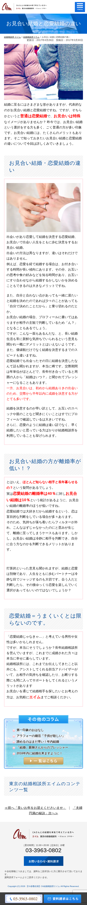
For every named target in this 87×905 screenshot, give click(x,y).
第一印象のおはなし (30, 730)
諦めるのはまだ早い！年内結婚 (38, 741)
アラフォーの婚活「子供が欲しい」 (41, 735)
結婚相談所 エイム (12, 37)
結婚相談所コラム (31, 37)
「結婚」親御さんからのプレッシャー (42, 747)
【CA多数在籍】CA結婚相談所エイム (43, 886)
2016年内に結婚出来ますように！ (40, 753)
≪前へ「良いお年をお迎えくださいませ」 (35, 807)
